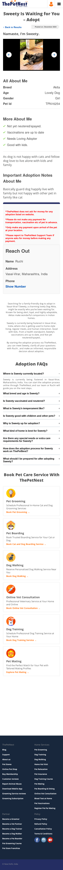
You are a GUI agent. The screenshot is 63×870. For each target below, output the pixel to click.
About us (6, 759)
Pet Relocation (41, 769)
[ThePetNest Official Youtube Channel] (50, 840)
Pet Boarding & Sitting (44, 788)
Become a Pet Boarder (12, 838)
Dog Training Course (43, 779)
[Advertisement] (31, 691)
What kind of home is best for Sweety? (25, 431)
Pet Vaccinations (42, 803)
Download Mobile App (12, 788)
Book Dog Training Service (20, 640)
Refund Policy (40, 824)
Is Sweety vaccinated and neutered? (24, 401)
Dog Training (40, 754)
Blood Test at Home (43, 798)
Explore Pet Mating (16, 672)
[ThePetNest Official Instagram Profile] (43, 840)
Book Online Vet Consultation (22, 608)
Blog (4, 749)
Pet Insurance (40, 774)
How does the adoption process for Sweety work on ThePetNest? (28, 450)
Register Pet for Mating (44, 808)
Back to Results (13, 27)
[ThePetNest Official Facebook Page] (37, 840)
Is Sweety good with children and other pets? (29, 416)
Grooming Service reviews (14, 793)
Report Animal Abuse (12, 784)
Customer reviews (10, 779)
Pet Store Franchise (11, 848)
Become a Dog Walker (12, 833)
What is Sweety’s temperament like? (23, 408)
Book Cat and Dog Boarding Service (24, 544)
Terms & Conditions (43, 833)
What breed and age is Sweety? (21, 393)
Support (6, 754)
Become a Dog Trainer (12, 828)
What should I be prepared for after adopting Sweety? (28, 460)
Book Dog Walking (16, 576)
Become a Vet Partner (12, 824)
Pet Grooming (40, 749)
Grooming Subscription (12, 798)
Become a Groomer (10, 819)
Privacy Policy (40, 819)
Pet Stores (6, 764)
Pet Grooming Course (12, 843)
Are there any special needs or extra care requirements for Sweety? (26, 439)
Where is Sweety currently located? (23, 373)
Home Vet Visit (41, 764)
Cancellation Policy (43, 828)
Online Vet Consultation (45, 793)
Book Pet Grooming (16, 512)
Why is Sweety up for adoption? (21, 423)
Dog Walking (40, 759)
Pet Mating (39, 784)
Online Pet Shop (9, 769)
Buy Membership (10, 774)
